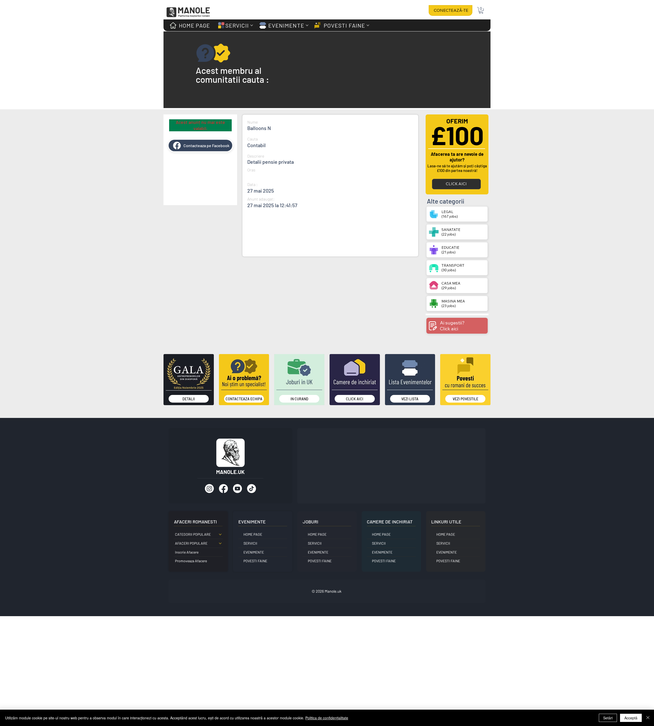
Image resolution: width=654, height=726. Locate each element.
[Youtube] (237, 488)
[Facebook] (223, 488)
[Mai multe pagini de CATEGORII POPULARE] (220, 534)
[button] (481, 10)
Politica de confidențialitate (326, 717)
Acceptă (630, 717)
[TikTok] (251, 488)
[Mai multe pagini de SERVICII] (251, 25)
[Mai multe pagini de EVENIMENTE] (307, 25)
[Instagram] (209, 488)
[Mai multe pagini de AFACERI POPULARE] (220, 543)
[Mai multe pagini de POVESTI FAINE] (368, 25)
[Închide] (648, 718)
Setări (608, 717)
